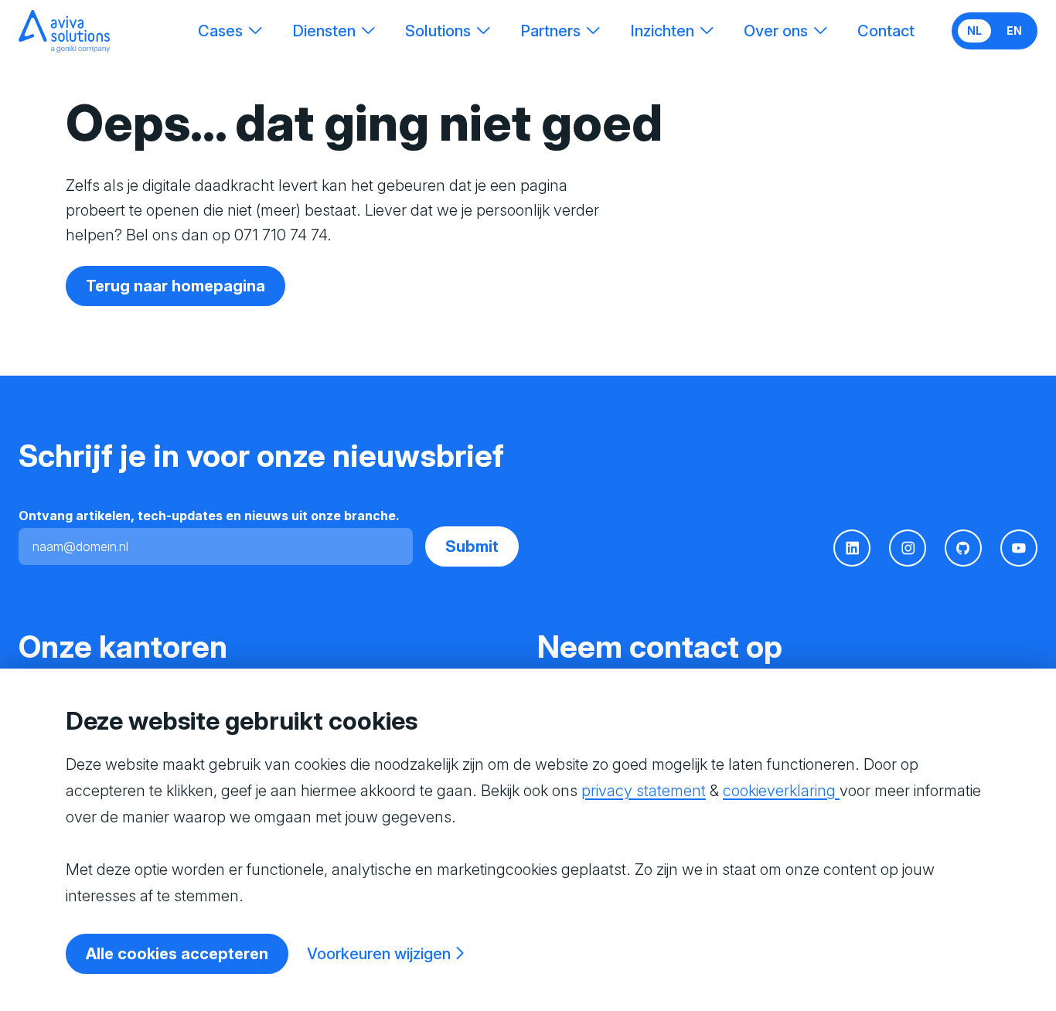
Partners (550, 31)
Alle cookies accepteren (177, 954)
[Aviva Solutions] (64, 31)
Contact (886, 31)
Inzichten (662, 31)
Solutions (438, 31)
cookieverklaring (781, 790)
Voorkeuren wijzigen (379, 954)
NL (974, 30)
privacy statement (643, 790)
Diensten (324, 31)
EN (1014, 30)
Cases (220, 31)
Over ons (776, 31)
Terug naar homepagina (175, 286)
